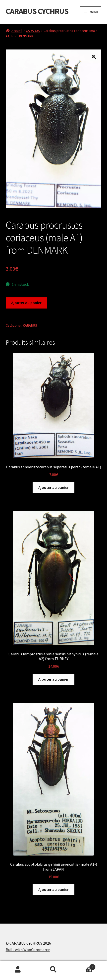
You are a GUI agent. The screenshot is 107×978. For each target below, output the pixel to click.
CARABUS (33, 30)
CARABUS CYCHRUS (37, 11)
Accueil (16, 30)
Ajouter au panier (26, 302)
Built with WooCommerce (28, 949)
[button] (94, 57)
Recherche (53, 969)
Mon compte (18, 969)
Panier (82, 965)
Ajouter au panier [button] (53, 487)
